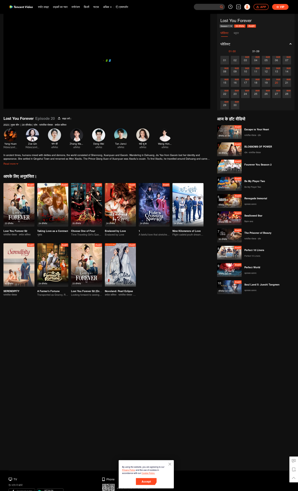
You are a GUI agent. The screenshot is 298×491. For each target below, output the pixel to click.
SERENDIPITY (11, 291)
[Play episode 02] (235, 60)
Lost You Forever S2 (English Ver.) (91, 291)
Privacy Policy (128, 469)
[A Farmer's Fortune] (52, 265)
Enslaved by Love (115, 231)
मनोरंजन (76, 7)
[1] (154, 205)
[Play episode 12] (266, 71)
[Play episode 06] (276, 60)
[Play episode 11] (255, 71)
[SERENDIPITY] (18, 265)
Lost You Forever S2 (15, 231)
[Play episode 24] (245, 93)
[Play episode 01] (224, 60)
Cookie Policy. (148, 473)
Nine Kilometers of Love (186, 231)
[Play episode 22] (224, 93)
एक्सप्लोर (123, 7)
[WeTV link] (21, 7)
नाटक (96, 7)
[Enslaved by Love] (120, 205)
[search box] (221, 7)
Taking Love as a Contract (52, 231)
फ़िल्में (86, 7)
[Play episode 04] (255, 60)
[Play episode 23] (235, 93)
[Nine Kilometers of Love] (187, 205)
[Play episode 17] (245, 82)
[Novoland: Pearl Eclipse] (120, 265)
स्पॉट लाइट (43, 7)
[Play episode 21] (286, 82)
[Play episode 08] (224, 71)
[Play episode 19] (266, 82)
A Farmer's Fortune (48, 291)
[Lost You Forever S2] (18, 205)
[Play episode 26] (266, 93)
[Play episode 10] (245, 71)
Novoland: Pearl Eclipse (119, 291)
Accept (146, 481)
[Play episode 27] (276, 93)
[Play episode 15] (224, 82)
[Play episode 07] (286, 60)
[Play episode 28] (286, 93)
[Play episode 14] (286, 71)
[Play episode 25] (255, 93)
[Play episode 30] (235, 105)
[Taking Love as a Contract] (52, 205)
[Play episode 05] (266, 60)
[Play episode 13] (276, 71)
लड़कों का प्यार (60, 7)
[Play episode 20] (276, 82)
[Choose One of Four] (86, 205)
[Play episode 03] (245, 60)
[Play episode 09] (235, 71)
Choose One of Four (83, 231)
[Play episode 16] (235, 82)
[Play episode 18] (255, 82)
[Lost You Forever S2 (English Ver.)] (86, 265)
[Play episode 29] (224, 105)
